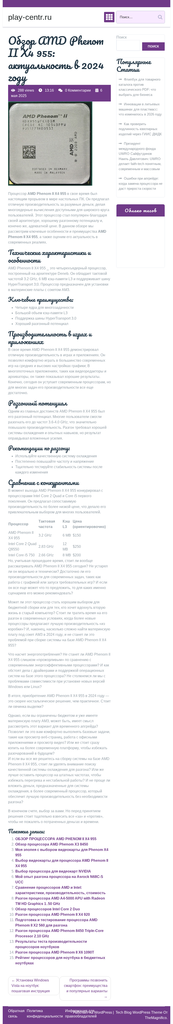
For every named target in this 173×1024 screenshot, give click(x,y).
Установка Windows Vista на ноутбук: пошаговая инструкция (30, 985)
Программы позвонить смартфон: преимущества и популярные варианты (85, 985)
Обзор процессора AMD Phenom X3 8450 (51, 844)
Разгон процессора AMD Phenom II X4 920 (52, 914)
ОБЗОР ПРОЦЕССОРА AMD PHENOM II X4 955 (55, 839)
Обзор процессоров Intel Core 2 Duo (47, 909)
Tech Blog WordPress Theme (139, 1012)
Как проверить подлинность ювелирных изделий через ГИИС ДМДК (140, 129)
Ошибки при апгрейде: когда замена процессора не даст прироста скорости (140, 183)
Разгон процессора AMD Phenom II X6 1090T (54, 952)
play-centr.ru (30, 17)
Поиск (121, 37)
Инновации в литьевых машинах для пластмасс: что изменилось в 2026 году (140, 109)
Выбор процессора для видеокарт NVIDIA (53, 871)
